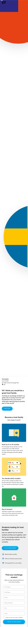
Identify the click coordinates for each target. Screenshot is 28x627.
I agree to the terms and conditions (14, 617)
